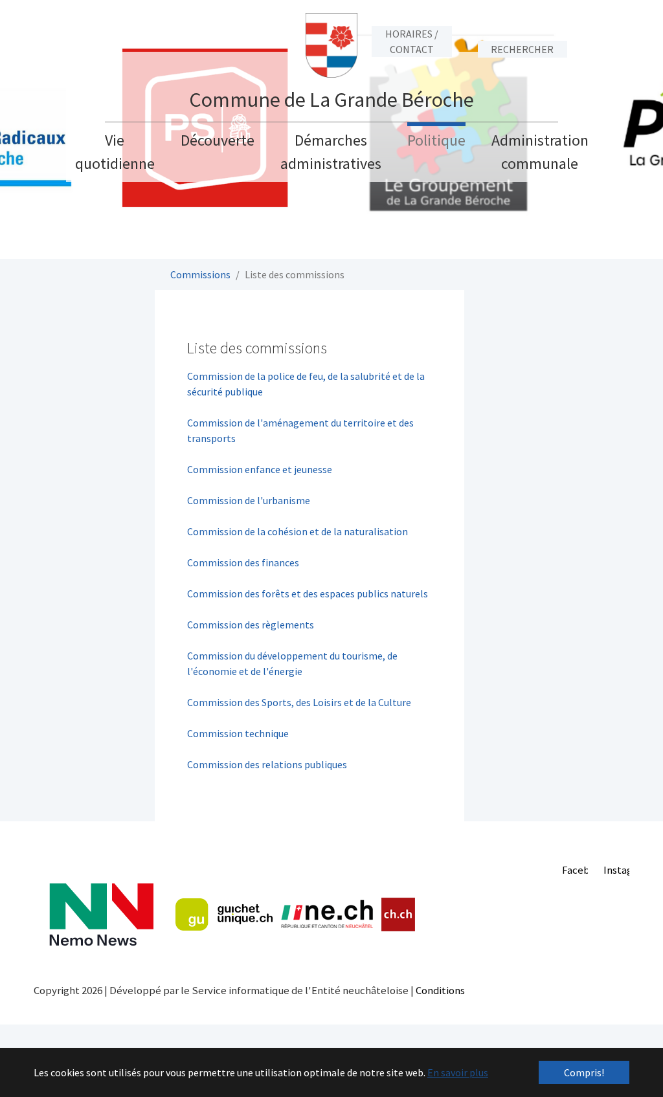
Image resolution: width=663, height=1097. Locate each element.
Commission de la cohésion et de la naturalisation (297, 531)
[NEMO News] (101, 914)
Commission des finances (243, 562)
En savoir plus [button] (457, 1072)
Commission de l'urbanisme (248, 500)
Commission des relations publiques (267, 764)
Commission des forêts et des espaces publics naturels (307, 593)
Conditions (440, 990)
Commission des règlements (250, 624)
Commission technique (238, 733)
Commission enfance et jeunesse (259, 469)
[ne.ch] (326, 915)
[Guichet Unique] (224, 914)
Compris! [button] (584, 1072)
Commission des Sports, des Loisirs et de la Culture (300, 702)
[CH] (398, 915)
